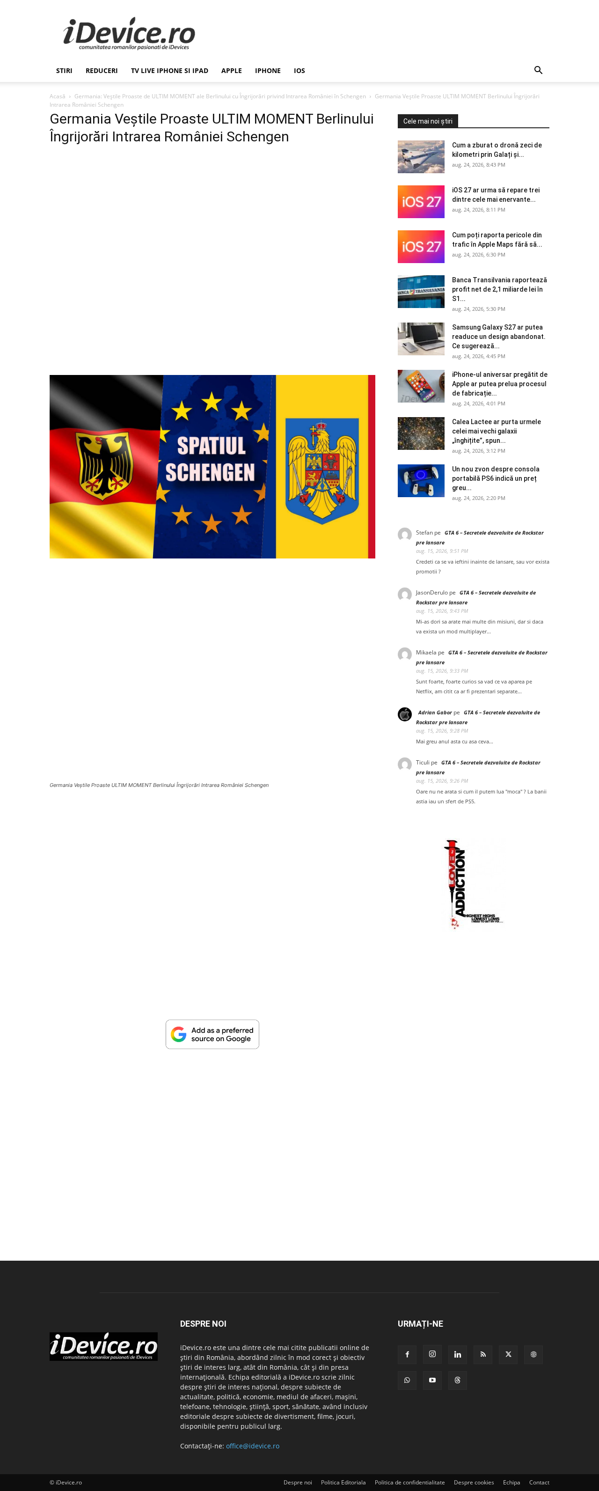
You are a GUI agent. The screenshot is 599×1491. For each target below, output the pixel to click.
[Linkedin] (457, 1354)
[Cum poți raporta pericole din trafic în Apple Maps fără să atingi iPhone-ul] (421, 246)
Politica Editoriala (343, 1482)
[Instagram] (432, 1354)
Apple (231, 70)
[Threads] (457, 1380)
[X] (508, 1354)
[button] (538, 71)
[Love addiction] (473, 929)
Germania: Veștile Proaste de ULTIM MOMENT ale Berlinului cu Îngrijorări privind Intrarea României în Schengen (220, 96)
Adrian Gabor (435, 712)
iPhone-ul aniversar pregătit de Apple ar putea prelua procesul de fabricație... (500, 384)
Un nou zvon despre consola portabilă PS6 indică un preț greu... (496, 478)
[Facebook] (407, 1354)
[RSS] (483, 1354)
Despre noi (298, 1482)
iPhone (268, 70)
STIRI (64, 70)
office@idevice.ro (252, 1445)
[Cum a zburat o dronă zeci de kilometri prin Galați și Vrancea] (421, 156)
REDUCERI (102, 70)
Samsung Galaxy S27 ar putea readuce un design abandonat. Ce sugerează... (499, 336)
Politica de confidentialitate (410, 1482)
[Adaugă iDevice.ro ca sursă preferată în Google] (212, 1046)
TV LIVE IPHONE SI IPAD (169, 70)
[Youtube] (432, 1380)
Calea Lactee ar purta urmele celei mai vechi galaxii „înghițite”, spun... (496, 431)
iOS (299, 70)
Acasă (58, 96)
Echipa (511, 1482)
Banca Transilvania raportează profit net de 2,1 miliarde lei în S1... (499, 289)
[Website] (533, 1354)
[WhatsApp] (407, 1380)
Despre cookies (474, 1482)
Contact (539, 1482)
